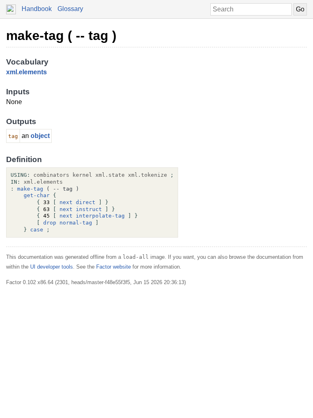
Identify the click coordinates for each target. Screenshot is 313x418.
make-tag (30, 189)
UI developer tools (51, 267)
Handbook (37, 8)
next (66, 202)
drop (49, 223)
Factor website (113, 267)
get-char (37, 195)
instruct (89, 209)
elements (33, 72)
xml (11, 72)
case (36, 230)
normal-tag (76, 223)
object (40, 135)
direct (85, 202)
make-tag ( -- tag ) (61, 35)
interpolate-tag (100, 216)
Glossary (70, 8)
